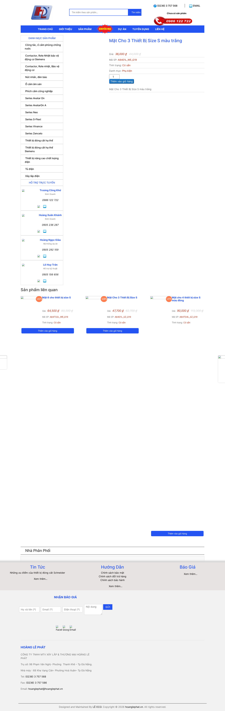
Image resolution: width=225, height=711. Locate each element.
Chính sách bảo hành (112, 580)
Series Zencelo (33, 133)
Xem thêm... (40, 578)
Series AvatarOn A (35, 105)
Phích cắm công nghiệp (39, 91)
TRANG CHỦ (45, 29)
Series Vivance (33, 126)
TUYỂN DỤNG (140, 29)
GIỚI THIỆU (65, 29)
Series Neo (31, 112)
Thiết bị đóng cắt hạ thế (39, 140)
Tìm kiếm (136, 12)
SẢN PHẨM (85, 29)
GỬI (107, 607)
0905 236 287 (50, 224)
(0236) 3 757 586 (36, 682)
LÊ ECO (97, 706)
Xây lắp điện (32, 176)
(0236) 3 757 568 (167, 5)
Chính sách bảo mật (112, 572)
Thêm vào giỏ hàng (121, 81)
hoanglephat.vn (134, 706)
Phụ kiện (127, 70)
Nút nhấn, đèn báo (36, 77)
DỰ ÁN (122, 29)
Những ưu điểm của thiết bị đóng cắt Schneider (37, 572)
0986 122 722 (50, 200)
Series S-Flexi (33, 119)
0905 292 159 (50, 249)
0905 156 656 (50, 274)
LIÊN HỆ (160, 29)
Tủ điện (29, 168)
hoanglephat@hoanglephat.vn (45, 688)
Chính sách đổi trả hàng (112, 576)
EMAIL (196, 5)
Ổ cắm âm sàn (33, 84)
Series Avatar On (35, 98)
